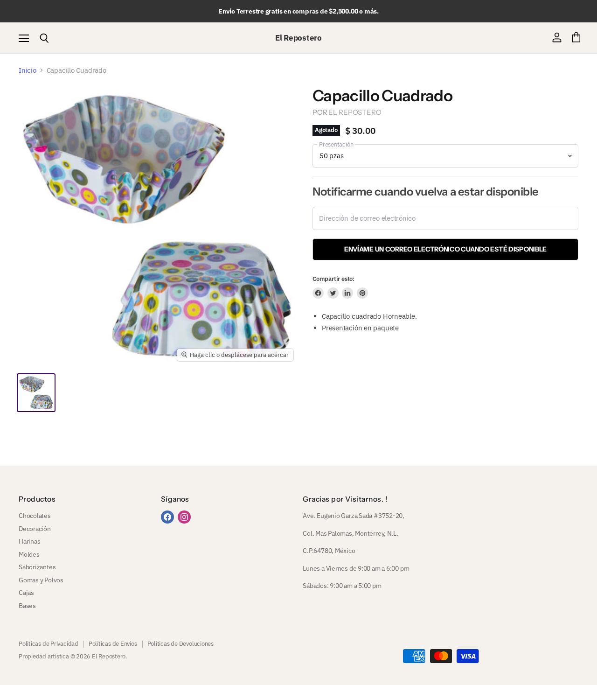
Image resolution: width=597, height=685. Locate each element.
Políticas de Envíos (113, 644)
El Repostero (354, 112)
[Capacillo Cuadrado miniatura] (36, 392)
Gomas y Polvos (41, 580)
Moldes (29, 554)
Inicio (27, 70)
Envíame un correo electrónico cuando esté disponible (445, 249)
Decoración (35, 528)
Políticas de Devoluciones (180, 644)
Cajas (26, 592)
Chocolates (35, 515)
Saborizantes (37, 567)
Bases (27, 605)
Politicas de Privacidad (48, 644)
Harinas (29, 541)
